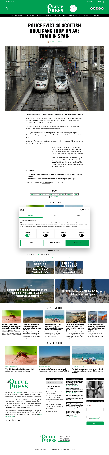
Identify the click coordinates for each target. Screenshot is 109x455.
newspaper (69, 194)
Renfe (76, 194)
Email (88, 406)
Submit (95, 423)
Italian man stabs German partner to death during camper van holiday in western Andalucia (32, 327)
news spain (61, 194)
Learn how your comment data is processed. (67, 258)
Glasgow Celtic (52, 194)
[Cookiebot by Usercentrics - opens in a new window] (82, 210)
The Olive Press (54, 196)
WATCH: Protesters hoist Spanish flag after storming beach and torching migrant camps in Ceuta (96, 327)
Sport (60, 20)
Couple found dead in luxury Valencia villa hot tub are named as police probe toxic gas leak (75, 327)
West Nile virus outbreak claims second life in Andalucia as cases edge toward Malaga (11, 326)
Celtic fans (34, 194)
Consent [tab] (30, 215)
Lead (50, 20)
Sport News (46, 183)
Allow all (77, 243)
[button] (61, 382)
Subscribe (90, 1)
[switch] (45, 235)
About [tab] (78, 215)
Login (99, 1)
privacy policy (95, 419)
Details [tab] (54, 215)
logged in (38, 254)
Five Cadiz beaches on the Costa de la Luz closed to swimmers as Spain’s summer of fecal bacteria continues (54, 327)
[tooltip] (91, 8)
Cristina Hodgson (56, 42)
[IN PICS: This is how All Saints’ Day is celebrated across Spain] (69, 267)
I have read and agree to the (96, 418)
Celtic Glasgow (43, 194)
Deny (31, 243)
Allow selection (54, 243)
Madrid (55, 20)
